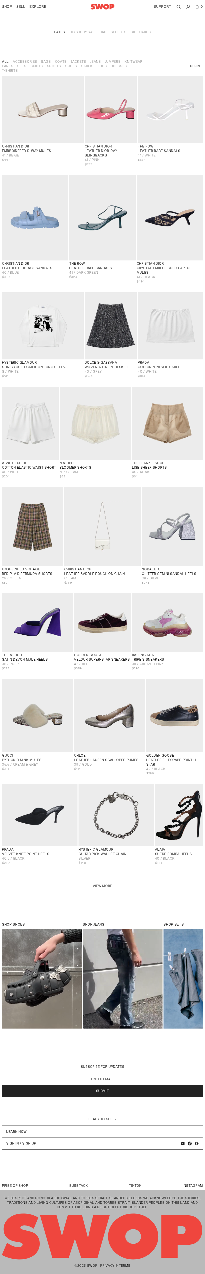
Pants (7, 66)
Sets (21, 66)
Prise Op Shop (15, 1186)
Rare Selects (114, 32)
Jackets (78, 61)
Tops (102, 66)
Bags (46, 61)
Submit (102, 1091)
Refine (196, 66)
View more (102, 886)
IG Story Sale (84, 32)
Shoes (71, 66)
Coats (61, 61)
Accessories (25, 61)
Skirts (87, 66)
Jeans (95, 61)
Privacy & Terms (115, 1266)
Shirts (36, 66)
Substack (78, 1186)
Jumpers (113, 61)
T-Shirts (10, 70)
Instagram (193, 1186)
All (5, 61)
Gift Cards (140, 32)
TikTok (135, 1186)
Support (162, 6)
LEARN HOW (16, 1132)
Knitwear (133, 61)
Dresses (119, 66)
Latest (60, 32)
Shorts (54, 66)
